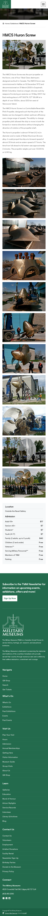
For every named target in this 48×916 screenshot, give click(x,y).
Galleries (6, 790)
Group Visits (7, 766)
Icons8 (24, 913)
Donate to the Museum (11, 867)
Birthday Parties (8, 862)
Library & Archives (9, 816)
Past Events (7, 720)
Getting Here (7, 753)
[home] (5, 4)
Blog (4, 821)
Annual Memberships (11, 748)
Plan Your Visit (8, 735)
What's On (6, 702)
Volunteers (6, 840)
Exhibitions (14, 23)
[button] (43, 4)
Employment (7, 844)
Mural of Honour (9, 799)
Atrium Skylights (9, 803)
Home (4, 676)
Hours (4, 739)
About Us (6, 770)
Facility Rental (8, 853)
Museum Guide (8, 762)
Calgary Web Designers (11, 913)
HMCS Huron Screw (27, 23)
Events (5, 716)
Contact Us (7, 836)
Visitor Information (10, 757)
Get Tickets (7, 689)
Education (6, 794)
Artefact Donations (10, 849)
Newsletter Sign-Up (10, 858)
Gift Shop (6, 680)
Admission (6, 744)
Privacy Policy (8, 871)
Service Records (9, 807)
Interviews (6, 812)
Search (5, 685)
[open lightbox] (24, 173)
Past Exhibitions (8, 711)
